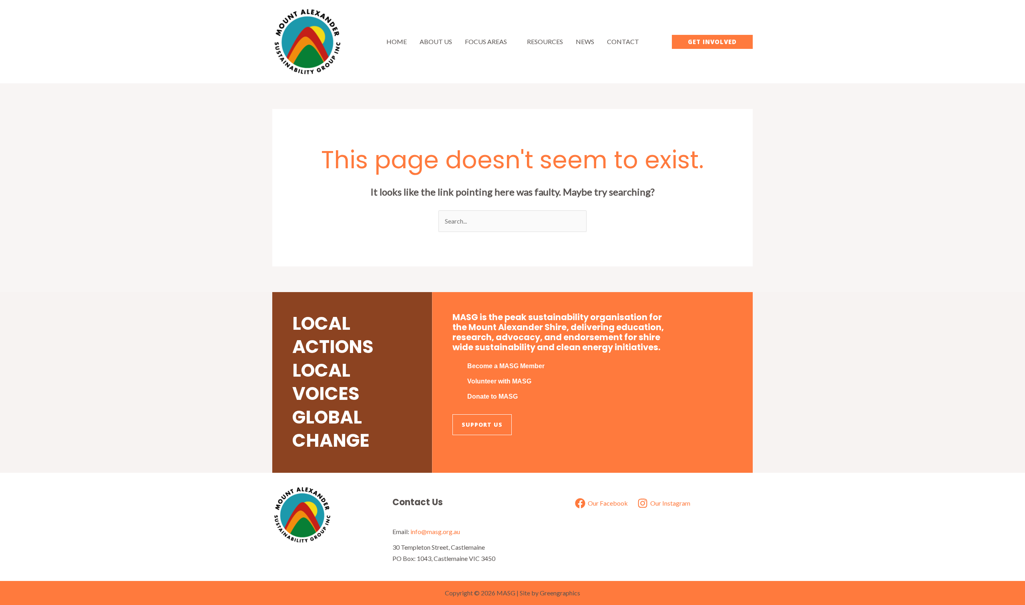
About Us (436, 41)
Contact (623, 41)
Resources (545, 41)
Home (396, 41)
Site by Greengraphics (550, 593)
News (585, 41)
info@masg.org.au (435, 531)
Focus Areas (486, 41)
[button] (712, 42)
